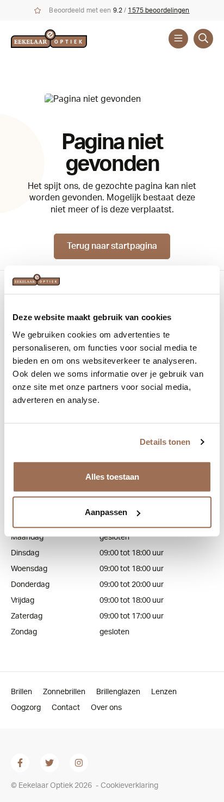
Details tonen (165, 441)
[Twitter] (49, 763)
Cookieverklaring (129, 785)
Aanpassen (106, 512)
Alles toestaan (112, 476)
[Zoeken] (203, 38)
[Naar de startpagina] (59, 38)
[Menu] (178, 38)
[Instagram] (79, 763)
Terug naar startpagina (112, 246)
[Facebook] (20, 763)
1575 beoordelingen (158, 10)
